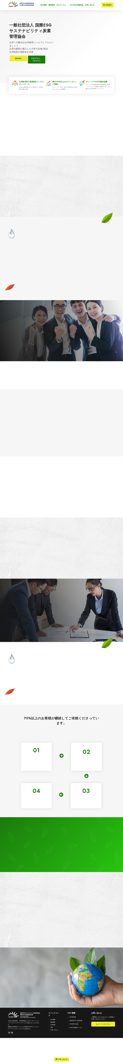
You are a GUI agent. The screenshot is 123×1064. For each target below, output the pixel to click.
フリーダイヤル (104, 1024)
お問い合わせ (90, 5)
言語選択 (108, 5)
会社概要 (43, 5)
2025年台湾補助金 (76, 5)
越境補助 (52, 5)
